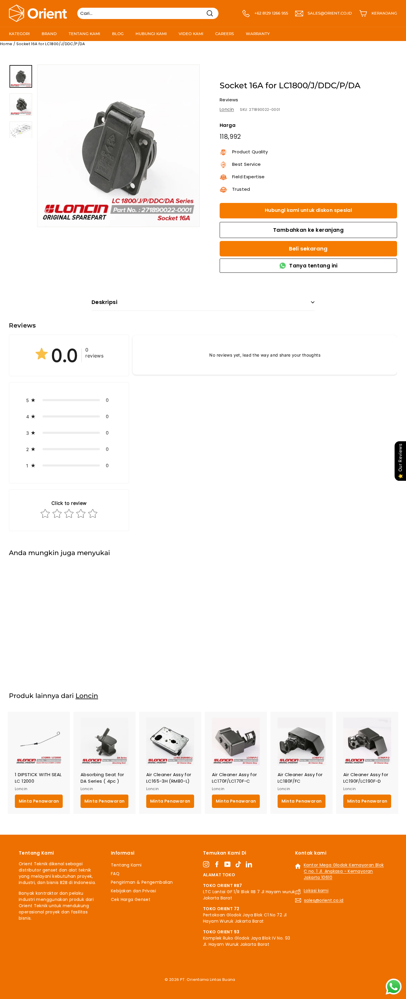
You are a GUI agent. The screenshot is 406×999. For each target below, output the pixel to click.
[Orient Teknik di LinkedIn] (249, 864)
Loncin (227, 109)
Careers (224, 33)
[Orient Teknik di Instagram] (206, 864)
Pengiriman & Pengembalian (142, 882)
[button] (69, 400)
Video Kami (191, 33)
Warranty (258, 33)
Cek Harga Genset (130, 899)
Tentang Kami (84, 33)
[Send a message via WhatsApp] (393, 986)
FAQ (115, 874)
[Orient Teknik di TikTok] (238, 864)
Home (6, 43)
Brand (49, 33)
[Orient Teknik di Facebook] (217, 864)
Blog (118, 33)
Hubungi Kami (151, 33)
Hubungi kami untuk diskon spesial (308, 210)
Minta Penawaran (39, 658)
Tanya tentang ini (313, 265)
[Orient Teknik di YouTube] (227, 864)
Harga (227, 125)
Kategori (19, 33)
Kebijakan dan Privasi (133, 891)
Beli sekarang (308, 248)
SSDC (209, 986)
